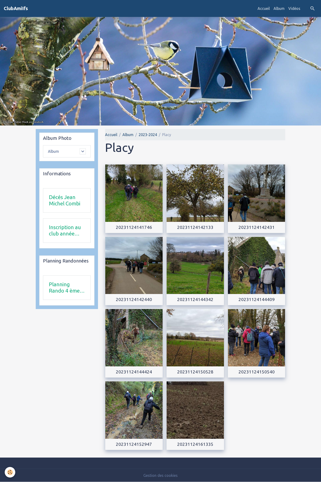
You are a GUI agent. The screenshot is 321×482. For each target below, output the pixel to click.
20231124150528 (195, 371)
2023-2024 (148, 135)
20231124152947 (134, 444)
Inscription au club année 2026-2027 (65, 230)
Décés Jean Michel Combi (64, 200)
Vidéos (294, 8)
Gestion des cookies (160, 475)
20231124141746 (134, 227)
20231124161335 (195, 444)
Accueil (264, 8)
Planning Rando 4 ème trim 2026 (64, 287)
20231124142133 (195, 227)
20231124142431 (257, 227)
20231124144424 (134, 371)
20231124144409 (257, 299)
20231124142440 (134, 299)
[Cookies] (10, 472)
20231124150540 (257, 371)
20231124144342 (195, 299)
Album (279, 8)
